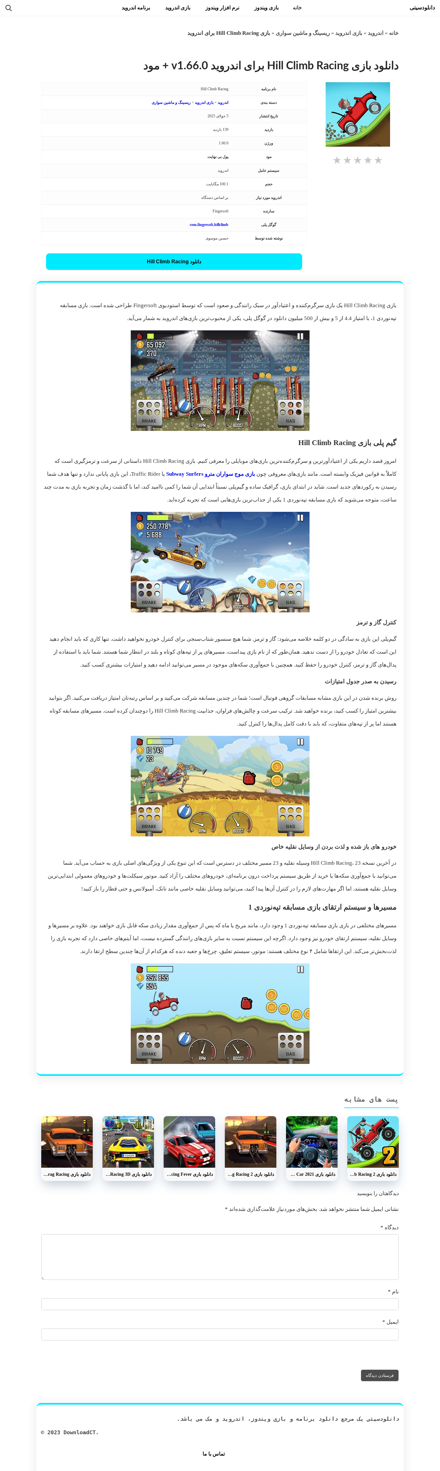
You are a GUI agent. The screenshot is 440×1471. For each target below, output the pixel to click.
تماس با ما (214, 1453)
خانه (297, 7)
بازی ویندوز (266, 7)
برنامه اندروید (136, 7)
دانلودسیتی (422, 8)
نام (393, 1292)
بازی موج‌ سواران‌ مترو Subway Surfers (210, 474)
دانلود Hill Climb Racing (174, 261)
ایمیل (390, 1322)
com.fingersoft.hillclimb (209, 224)
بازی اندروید (177, 7)
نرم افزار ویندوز (222, 7)
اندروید (376, 33)
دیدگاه (389, 1227)
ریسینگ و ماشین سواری (303, 33)
